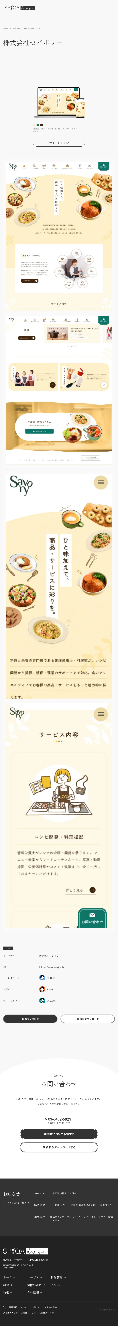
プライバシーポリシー (30, 1307)
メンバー (57, 1284)
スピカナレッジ (28, 1313)
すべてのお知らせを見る (14, 1203)
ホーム (7, 1277)
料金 (6, 1284)
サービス (33, 1277)
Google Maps (8, 1267)
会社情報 (33, 1292)
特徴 (6, 1292)
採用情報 (13, 1307)
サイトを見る (57, 143)
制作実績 (57, 1277)
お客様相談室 (50, 1307)
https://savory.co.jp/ (50, 967)
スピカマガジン (10, 1313)
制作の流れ (34, 1284)
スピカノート (45, 1313)
